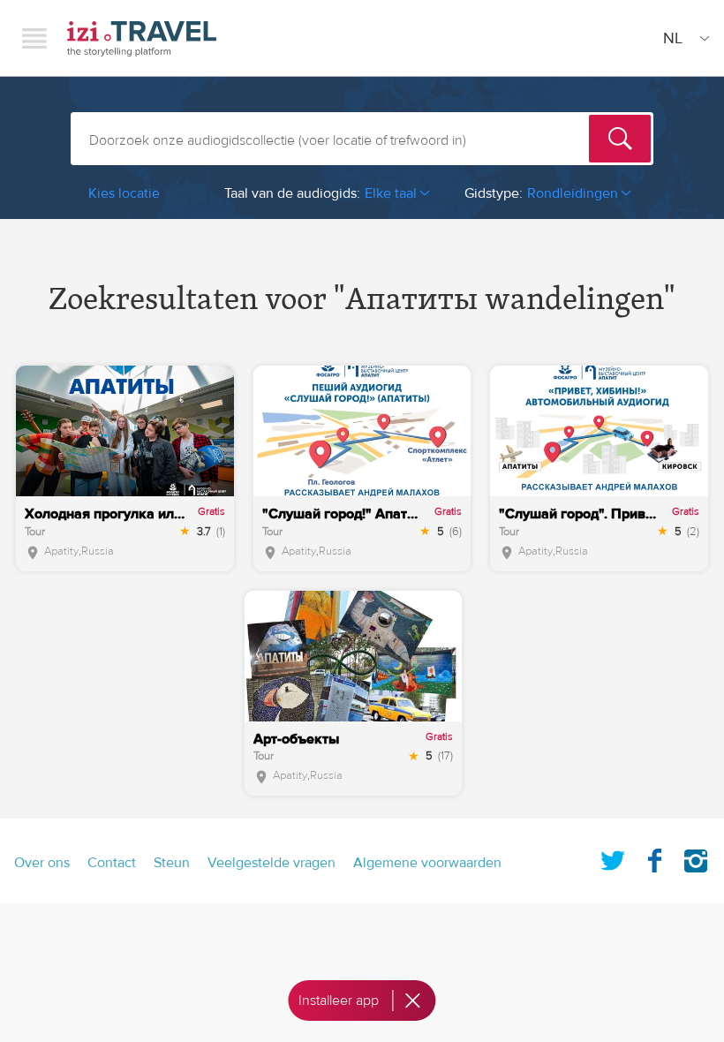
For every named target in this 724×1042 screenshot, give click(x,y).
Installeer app (338, 1000)
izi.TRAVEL (141, 38)
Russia (97, 551)
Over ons (42, 863)
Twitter (613, 857)
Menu (34, 38)
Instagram (696, 857)
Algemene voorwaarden (427, 863)
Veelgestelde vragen (271, 863)
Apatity (61, 551)
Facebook (654, 857)
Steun (172, 863)
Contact (111, 863)
